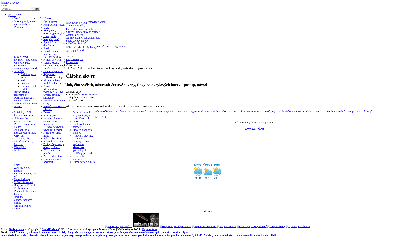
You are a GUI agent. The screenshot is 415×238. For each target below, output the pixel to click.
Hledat (4, 5)
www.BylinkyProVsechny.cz (200, 235)
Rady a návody (17, 229)
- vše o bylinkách (226, 235)
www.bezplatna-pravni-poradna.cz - (92, 235)
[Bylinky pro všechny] (298, 226)
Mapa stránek (149, 229)
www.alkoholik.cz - (27, 235)
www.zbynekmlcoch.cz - (48, 232)
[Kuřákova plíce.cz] (146, 226)
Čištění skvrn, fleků (87, 94)
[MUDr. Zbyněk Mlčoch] (118, 226)
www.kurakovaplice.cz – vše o (164, 232)
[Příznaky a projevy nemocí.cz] (252, 226)
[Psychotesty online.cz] (204, 226)
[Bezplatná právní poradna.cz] (175, 226)
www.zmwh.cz (254, 128)
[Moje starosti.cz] (226, 226)
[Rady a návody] (276, 226)
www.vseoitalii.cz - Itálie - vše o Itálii (256, 235)
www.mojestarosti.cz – (109, 232)
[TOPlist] (100, 117)
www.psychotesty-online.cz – (158, 235)
